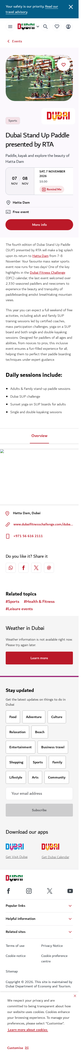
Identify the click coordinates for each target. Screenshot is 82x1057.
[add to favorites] (63, 64)
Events (17, 41)
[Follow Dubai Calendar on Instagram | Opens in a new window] (29, 891)
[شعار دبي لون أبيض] (19, 879)
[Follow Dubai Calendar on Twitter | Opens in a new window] (49, 891)
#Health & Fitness (39, 601)
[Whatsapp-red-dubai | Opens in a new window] (11, 568)
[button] (17, 1048)
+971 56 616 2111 (28, 535)
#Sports (12, 601)
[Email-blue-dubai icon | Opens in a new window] (49, 568)
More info (39, 225)
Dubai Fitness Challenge (47, 273)
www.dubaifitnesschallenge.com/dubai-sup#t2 (43, 524)
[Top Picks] (57, 26)
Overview (39, 435)
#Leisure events (19, 609)
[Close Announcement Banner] (71, 6)
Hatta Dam (40, 256)
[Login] (68, 26)
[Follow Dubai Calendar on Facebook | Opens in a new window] (8, 891)
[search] (45, 26)
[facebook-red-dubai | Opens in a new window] (23, 568)
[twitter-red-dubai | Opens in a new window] (36, 568)
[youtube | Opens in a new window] (70, 891)
